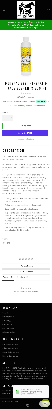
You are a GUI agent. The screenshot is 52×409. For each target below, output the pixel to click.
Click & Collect (8, 328)
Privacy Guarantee (10, 348)
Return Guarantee (10, 356)
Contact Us (7, 324)
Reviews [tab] (6, 277)
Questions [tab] (21, 277)
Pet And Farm (13, 401)
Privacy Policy (8, 317)
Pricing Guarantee (10, 344)
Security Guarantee (10, 352)
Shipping (21, 105)
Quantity (5, 112)
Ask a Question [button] (27, 272)
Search (5, 313)
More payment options (25, 139)
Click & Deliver (9, 332)
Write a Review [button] (27, 266)
